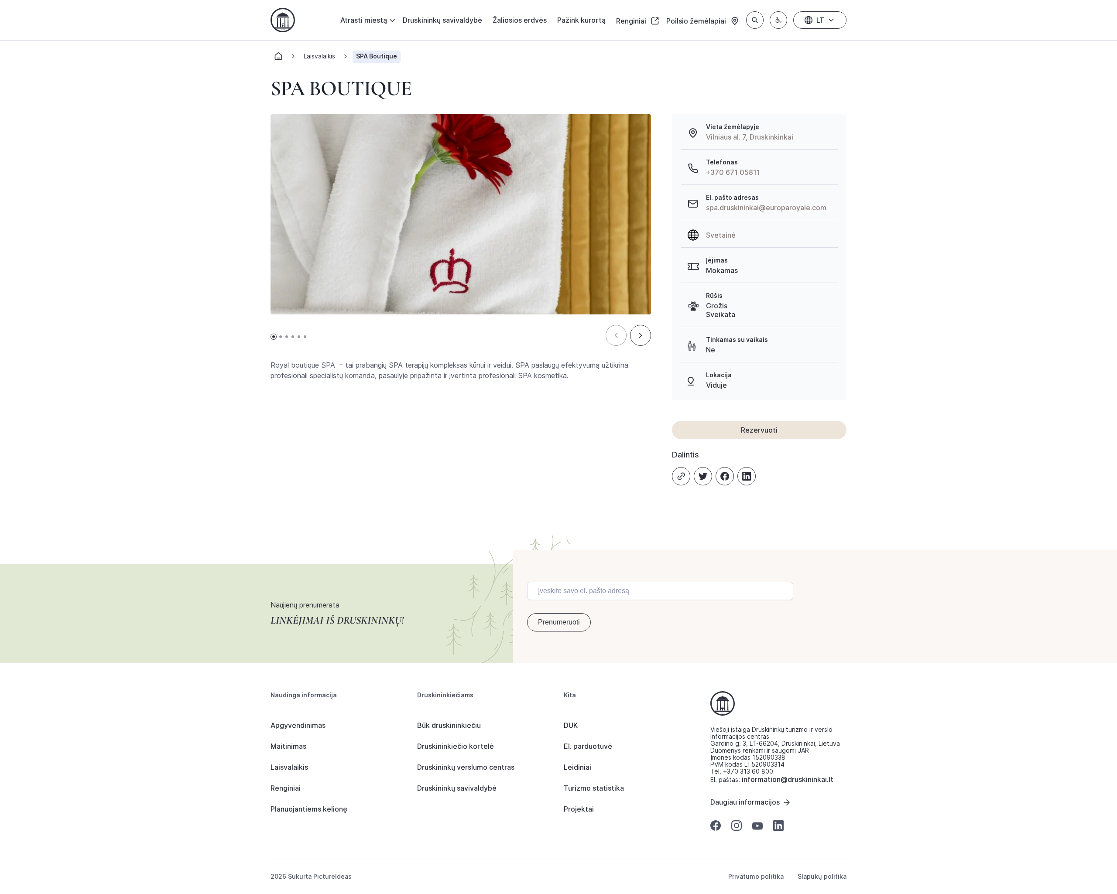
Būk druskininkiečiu (449, 725)
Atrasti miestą (363, 20)
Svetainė (721, 235)
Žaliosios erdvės (520, 20)
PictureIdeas (332, 876)
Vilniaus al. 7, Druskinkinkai (749, 137)
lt (820, 20)
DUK (571, 725)
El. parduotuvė (588, 746)
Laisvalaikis (319, 56)
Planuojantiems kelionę (309, 809)
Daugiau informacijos (745, 802)
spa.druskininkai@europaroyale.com (766, 207)
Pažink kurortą (581, 20)
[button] (616, 335)
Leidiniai (577, 767)
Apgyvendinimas (298, 725)
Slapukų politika (822, 876)
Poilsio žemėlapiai (697, 21)
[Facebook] (725, 476)
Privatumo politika (756, 876)
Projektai (579, 809)
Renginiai (632, 21)
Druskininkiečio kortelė (455, 746)
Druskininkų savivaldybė (442, 20)
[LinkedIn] (746, 476)
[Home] (278, 58)
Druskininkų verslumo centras (465, 767)
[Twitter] (703, 476)
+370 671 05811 (733, 172)
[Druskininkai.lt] (283, 20)
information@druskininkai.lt (787, 779)
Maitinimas (288, 746)
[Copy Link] (681, 476)
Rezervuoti (759, 430)
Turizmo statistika (594, 788)
